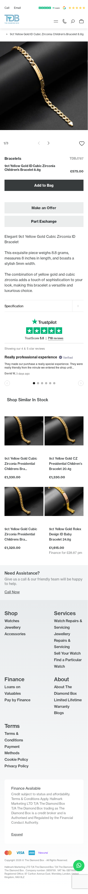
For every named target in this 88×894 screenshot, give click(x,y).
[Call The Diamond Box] (64, 21)
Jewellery (13, 627)
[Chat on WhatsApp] (78, 865)
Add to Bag (44, 185)
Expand (17, 834)
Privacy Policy (17, 766)
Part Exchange (44, 221)
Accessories (15, 634)
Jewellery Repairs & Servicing (62, 640)
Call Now (12, 592)
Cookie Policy (16, 759)
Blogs (59, 713)
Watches (12, 621)
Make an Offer (44, 208)
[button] (48, 143)
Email (17, 7)
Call (7, 7)
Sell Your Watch (67, 653)
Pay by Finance (17, 700)
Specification (14, 306)
